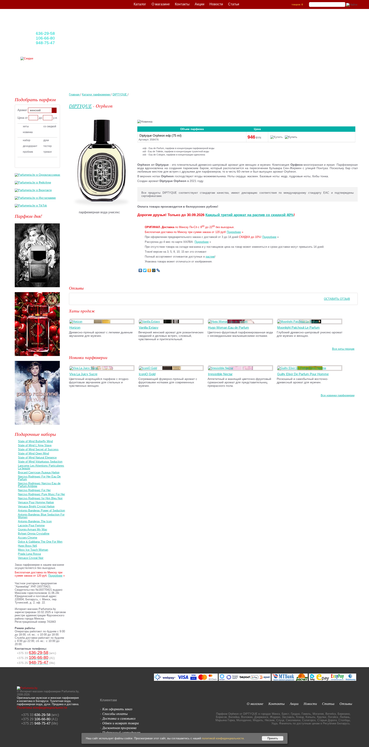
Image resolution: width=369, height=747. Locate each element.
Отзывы (346, 703)
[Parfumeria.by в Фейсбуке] (33, 182)
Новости (216, 4)
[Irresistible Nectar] (221, 368)
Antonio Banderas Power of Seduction (41, 510)
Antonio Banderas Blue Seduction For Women (41, 516)
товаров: (297, 4)
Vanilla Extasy (148, 327)
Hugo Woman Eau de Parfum (228, 327)
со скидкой (49, 126)
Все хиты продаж (343, 348)
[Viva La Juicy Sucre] (84, 368)
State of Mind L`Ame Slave (34, 445)
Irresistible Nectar (220, 374)
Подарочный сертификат (121, 732)
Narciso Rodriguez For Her (34, 490)
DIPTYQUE (80, 106)
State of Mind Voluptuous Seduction (40, 461)
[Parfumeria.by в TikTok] (31, 205)
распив (210, 256)
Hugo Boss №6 (27, 545)
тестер (47, 146)
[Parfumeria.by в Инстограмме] (35, 197)
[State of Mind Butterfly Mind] (37, 357)
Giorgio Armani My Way (32, 529)
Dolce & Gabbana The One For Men (40, 541)
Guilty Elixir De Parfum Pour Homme (303, 374)
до (40, 117)
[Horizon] (76, 321)
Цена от (23, 117)
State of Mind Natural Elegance (37, 457)
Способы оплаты (115, 713)
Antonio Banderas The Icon (35, 521)
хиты (26, 126)
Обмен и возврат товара (120, 723)
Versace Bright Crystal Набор (36, 506)
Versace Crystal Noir (30, 558)
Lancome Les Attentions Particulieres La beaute (41, 467)
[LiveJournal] (158, 270)
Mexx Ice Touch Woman (33, 549)
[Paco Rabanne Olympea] (37, 426)
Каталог (140, 4)
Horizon (74, 327)
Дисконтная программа (119, 727)
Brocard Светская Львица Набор (38, 472)
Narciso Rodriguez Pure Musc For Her (41, 494)
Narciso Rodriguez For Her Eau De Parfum (39, 478)
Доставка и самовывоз (118, 718)
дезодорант (30, 146)
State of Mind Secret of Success (38, 449)
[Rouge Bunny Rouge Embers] (37, 288)
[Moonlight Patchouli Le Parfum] (299, 321)
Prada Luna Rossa (29, 553)
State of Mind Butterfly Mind (35, 441)
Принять (272, 738)
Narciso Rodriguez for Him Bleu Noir (40, 498)
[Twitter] (145, 270)
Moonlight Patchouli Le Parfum (298, 327)
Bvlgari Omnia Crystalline (33, 533)
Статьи (233, 4)
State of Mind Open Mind (33, 453)
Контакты (182, 4)
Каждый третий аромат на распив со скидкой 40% (249, 215)
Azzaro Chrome (27, 537)
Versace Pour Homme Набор (36, 502)
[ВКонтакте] (140, 270)
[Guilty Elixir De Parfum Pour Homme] (302, 368)
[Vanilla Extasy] (150, 321)
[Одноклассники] (149, 270)
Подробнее (234, 232)
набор (26, 140)
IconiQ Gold (147, 374)
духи (46, 140)
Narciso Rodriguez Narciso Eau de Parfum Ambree (39, 485)
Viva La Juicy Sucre (83, 374)
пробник (28, 151)
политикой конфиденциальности (223, 738)
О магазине (161, 4)
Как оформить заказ (117, 709)
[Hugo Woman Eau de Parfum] (228, 321)
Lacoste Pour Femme (31, 525)
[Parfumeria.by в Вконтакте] (33, 190)
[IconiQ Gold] (148, 368)
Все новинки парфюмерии (337, 395)
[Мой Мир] (154, 270)
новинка (28, 132)
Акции (199, 4)
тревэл (47, 151)
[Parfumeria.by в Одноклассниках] (37, 174)
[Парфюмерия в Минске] (46, 21)
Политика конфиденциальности (42, 707)
